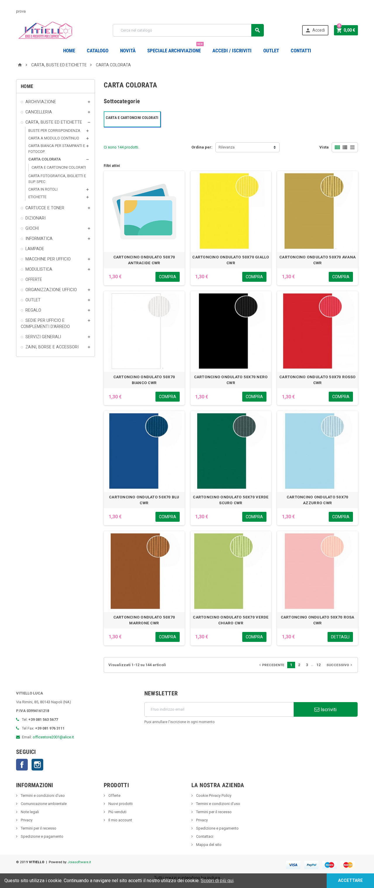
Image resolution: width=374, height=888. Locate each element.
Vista (324, 147)
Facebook (22, 764)
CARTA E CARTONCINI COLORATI (59, 167)
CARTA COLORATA (44, 159)
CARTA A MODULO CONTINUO (53, 138)
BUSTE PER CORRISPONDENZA (54, 130)
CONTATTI (301, 50)
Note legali (29, 812)
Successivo (339, 665)
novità (128, 50)
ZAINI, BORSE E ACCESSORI (52, 347)
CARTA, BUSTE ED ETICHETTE (53, 122)
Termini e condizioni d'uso (42, 795)
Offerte (114, 795)
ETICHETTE (37, 197)
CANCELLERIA (38, 112)
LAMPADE (34, 248)
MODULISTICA (38, 269)
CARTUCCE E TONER (44, 207)
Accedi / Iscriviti (232, 50)
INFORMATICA (39, 238)
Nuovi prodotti (120, 803)
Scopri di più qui (217, 880)
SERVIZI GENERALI (43, 336)
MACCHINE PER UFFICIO (48, 259)
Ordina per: (201, 147)
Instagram (37, 764)
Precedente (271, 665)
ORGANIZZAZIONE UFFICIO (51, 289)
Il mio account (120, 820)
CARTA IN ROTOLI (43, 189)
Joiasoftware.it (79, 862)
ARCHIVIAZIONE (40, 101)
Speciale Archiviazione (175, 48)
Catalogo (97, 50)
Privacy (26, 820)
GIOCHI (32, 228)
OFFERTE (33, 279)
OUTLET (271, 50)
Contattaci (204, 836)
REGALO (33, 310)
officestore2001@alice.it (53, 737)
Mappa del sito (208, 844)
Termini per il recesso (38, 828)
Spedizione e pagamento (41, 836)
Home (69, 50)
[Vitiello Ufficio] (45, 30)
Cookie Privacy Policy (213, 795)
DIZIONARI (35, 218)
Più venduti (117, 812)
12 (318, 665)
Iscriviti (328, 709)
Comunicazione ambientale (43, 803)
